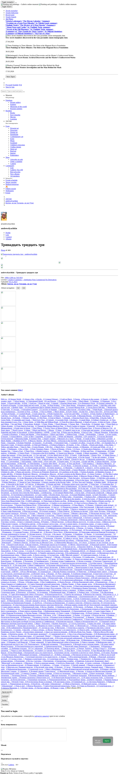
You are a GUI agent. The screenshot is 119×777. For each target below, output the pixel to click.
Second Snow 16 (8, 418)
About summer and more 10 (38, 468)
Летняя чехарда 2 (36, 534)
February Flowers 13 (31, 418)
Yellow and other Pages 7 (11, 447)
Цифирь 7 (112, 615)
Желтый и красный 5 (105, 507)
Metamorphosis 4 (8, 428)
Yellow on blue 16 (19, 480)
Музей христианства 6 (101, 578)
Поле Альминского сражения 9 (88, 599)
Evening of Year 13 (26, 412)
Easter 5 (4, 449)
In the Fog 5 (85, 412)
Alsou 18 (53, 478)
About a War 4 (31, 399)
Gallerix (11, 765)
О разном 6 (88, 615)
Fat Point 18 (15, 416)
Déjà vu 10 (5, 399)
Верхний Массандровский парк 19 (42, 638)
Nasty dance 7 (7, 430)
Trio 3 (79, 445)
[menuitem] (20, 85)
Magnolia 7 (70, 468)
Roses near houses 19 (42, 491)
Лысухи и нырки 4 (45, 551)
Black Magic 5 (85, 401)
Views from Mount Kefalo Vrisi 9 (14, 501)
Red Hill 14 (25, 464)
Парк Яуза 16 (38, 520)
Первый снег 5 (109, 663)
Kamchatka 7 (79, 497)
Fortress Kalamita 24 (89, 472)
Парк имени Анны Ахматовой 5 (47, 563)
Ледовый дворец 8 (103, 590)
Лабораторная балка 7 (55, 646)
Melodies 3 (14, 453)
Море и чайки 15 (16, 588)
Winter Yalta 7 (61, 416)
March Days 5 (61, 447)
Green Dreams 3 (40, 447)
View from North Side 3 (35, 466)
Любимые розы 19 (80, 613)
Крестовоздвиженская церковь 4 (88, 586)
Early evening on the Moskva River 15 (75, 474)
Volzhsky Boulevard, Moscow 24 (28, 474)
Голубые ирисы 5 (97, 563)
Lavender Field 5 (64, 420)
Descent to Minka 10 (9, 491)
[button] (12, 11)
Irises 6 (61, 430)
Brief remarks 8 (15, 459)
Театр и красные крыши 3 (46, 663)
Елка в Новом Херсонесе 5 (12, 597)
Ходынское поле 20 (99, 540)
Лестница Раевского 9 (98, 682)
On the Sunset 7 (86, 457)
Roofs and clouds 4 (98, 445)
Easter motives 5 (32, 488)
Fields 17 (30, 491)
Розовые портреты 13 (62, 530)
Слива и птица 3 (96, 522)
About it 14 (91, 468)
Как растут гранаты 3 (63, 513)
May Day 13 (27, 499)
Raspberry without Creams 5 (89, 405)
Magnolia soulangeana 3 (98, 459)
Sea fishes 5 (111, 445)
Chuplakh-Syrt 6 (110, 443)
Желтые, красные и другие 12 (77, 526)
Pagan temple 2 (67, 470)
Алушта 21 (57, 580)
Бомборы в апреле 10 (66, 607)
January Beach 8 (48, 416)
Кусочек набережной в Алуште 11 (15, 534)
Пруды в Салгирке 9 (48, 509)
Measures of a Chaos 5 (67, 439)
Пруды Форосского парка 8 (37, 578)
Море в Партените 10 (74, 684)
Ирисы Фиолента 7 (36, 686)
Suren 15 (22, 491)
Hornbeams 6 (38, 499)
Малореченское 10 (73, 532)
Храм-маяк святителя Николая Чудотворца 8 (99, 532)
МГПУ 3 (17, 572)
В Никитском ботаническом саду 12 (69, 678)
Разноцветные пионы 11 (101, 565)
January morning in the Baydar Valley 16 (58, 482)
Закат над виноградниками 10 (58, 632)
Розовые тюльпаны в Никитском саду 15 (37, 678)
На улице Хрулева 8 (99, 511)
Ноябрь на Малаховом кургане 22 (27, 549)
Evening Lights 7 (86, 410)
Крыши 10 (53, 574)
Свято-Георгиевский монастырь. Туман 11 (61, 686)
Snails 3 (83, 434)
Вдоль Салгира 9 (107, 597)
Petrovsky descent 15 (47, 488)
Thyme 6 (96, 466)
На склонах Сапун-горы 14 (50, 524)
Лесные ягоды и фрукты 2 (40, 540)
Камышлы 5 (8, 532)
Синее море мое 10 (105, 557)
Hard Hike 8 (96, 418)
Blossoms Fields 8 (23, 439)
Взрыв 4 (95, 657)
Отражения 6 (50, 538)
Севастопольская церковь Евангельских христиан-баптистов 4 (39, 605)
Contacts (21, 771)
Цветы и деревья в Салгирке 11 (84, 509)
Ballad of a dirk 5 (9, 472)
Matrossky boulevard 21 (10, 470)
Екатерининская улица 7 (11, 555)
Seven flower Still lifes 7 (97, 407)
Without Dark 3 (73, 434)
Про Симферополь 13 (50, 582)
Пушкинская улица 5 (10, 557)
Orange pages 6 (65, 461)
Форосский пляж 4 (57, 578)
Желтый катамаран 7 (52, 644)
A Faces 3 (78, 449)
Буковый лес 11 (39, 532)
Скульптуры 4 (55, 555)
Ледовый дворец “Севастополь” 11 (45, 671)
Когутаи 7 (105, 503)
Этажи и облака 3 (36, 538)
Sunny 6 (76, 455)
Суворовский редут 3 (59, 634)
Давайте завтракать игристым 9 (53, 553)
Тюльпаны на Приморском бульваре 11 (18, 603)
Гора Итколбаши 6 (17, 653)
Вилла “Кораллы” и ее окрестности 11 (63, 630)
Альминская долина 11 (65, 599)
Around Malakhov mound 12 (83, 495)
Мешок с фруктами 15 (81, 513)
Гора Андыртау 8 (85, 651)
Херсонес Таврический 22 (105, 561)
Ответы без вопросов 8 (75, 594)
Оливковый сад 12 (81, 682)
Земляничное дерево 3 (10, 678)
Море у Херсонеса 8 (44, 624)
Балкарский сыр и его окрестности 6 (40, 653)
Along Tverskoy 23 (97, 474)
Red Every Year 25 (40, 420)
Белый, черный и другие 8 (37, 601)
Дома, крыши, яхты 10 (86, 584)
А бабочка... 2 (47, 665)
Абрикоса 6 (25, 671)
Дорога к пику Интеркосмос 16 (24, 651)
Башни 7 (65, 657)
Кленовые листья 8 (64, 653)
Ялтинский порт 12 (90, 553)
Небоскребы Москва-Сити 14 (68, 543)
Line (7, 235)
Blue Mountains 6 (77, 491)
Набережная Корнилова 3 (18, 669)
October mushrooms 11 (10, 478)
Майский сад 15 (102, 528)
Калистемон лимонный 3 (35, 632)
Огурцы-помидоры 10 (57, 536)
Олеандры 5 (91, 576)
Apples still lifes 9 (8, 474)
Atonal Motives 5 (18, 437)
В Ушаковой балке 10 (72, 549)
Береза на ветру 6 (70, 648)
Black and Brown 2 (41, 430)
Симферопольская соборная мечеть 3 (62, 528)
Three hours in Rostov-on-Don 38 (56, 501)
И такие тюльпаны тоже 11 (95, 678)
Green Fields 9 (7, 420)
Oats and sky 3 (32, 507)
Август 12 (58, 507)
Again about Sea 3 (40, 414)
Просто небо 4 (85, 630)
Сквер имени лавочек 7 (12, 607)
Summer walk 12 (27, 470)
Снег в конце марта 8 (71, 524)
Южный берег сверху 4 (100, 572)
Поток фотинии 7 (20, 680)
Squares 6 (6, 437)
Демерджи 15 (84, 572)
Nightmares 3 (14, 449)
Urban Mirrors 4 (52, 441)
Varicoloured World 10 (37, 401)
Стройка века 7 (90, 557)
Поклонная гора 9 (28, 570)
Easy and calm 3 (52, 461)
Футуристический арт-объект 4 (64, 540)
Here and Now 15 (90, 451)
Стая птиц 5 (20, 599)
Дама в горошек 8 (89, 642)
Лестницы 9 (78, 557)
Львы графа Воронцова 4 (13, 511)
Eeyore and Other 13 (74, 414)
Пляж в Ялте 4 (30, 588)
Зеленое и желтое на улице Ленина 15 (88, 653)
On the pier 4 (85, 488)
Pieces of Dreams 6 (59, 449)
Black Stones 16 (61, 412)
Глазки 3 (58, 665)
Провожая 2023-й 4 (79, 551)
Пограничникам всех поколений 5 (31, 646)
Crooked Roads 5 (26, 414)
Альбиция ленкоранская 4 (83, 574)
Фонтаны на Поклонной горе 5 (62, 570)
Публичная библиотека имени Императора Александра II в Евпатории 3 (52, 609)
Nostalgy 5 (63, 401)
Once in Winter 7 (48, 412)
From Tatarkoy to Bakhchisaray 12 (104, 414)
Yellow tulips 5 (68, 497)
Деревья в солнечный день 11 (37, 659)
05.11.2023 (13, 282)
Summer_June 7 (100, 424)
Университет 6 (87, 659)
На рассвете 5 (21, 518)
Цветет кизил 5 (43, 559)
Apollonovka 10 (15, 499)
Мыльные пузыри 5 (81, 673)
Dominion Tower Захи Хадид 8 (51, 547)
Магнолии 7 (62, 628)
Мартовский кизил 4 (68, 671)
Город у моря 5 (65, 613)
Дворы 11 (90, 534)
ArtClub (12, 122)
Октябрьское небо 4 (44, 590)
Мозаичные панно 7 (78, 501)
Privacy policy (28, 773)
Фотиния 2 (68, 557)
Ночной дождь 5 (40, 574)
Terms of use (18, 773)
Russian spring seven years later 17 (77, 484)
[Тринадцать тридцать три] (19, 254)
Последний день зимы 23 (46, 667)
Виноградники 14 (28, 590)
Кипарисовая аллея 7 (77, 576)
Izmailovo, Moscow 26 (50, 474)
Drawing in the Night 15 (89, 441)
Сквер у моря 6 (105, 538)
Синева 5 (19, 630)
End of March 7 (56, 418)
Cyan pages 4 (77, 461)
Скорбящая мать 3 (43, 561)
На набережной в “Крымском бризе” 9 (24, 628)
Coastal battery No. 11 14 (45, 486)
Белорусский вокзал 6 (17, 545)
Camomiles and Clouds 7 (23, 420)
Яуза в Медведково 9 (30, 572)
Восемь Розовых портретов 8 (66, 572)
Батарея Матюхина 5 (90, 549)
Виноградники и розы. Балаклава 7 (90, 567)
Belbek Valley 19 (20, 407)
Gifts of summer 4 (41, 470)
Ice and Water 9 (18, 424)
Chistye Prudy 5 (25, 453)
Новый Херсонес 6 (9, 563)
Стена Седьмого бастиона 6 (93, 515)
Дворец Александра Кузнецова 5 (67, 636)
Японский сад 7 (84, 626)
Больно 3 (61, 667)
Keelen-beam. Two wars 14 (61, 495)
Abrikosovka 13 (48, 493)
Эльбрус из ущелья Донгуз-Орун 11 (52, 651)
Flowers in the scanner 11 (93, 399)
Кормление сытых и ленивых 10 (66, 590)
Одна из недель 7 (30, 530)
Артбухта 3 (40, 603)
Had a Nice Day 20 (98, 412)
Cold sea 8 (31, 484)
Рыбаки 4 (91, 607)
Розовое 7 (46, 522)
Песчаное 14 (81, 607)
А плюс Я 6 (31, 551)
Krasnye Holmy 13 (91, 478)
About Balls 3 (41, 457)
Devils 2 (40, 399)
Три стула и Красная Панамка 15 (82, 634)
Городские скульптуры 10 (105, 574)
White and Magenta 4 (67, 437)
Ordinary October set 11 (102, 420)
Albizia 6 (68, 451)
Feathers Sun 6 (7, 457)
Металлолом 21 (42, 570)
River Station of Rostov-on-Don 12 (100, 501)
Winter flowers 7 (111, 455)
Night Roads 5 (99, 410)
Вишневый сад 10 (49, 655)
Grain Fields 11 (110, 449)
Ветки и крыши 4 (47, 673)
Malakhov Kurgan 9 (105, 472)
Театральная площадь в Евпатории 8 (97, 609)
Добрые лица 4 (85, 592)
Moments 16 (87, 447)
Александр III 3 (38, 586)
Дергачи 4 (82, 671)
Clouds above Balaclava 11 (93, 449)
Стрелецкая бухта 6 (39, 536)
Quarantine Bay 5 (109, 484)
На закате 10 (59, 534)
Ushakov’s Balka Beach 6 (54, 499)
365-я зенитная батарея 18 (80, 657)
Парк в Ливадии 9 (53, 586)
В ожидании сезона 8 (64, 682)
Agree (107, 741)
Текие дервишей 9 (39, 642)
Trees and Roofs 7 (75, 464)
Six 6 (40, 459)
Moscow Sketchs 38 (38, 441)
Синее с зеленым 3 (94, 663)
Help (3, 771)
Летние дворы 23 (29, 688)
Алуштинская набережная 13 (74, 580)
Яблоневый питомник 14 (30, 655)
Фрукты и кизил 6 (46, 513)
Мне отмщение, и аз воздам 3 (44, 515)
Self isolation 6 (28, 461)
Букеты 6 (25, 513)
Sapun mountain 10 (54, 497)
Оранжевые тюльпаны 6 (38, 680)
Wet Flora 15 (45, 418)
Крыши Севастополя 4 (69, 410)
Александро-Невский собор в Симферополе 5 (61, 597)
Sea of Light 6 (73, 416)
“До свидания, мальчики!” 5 (38, 634)
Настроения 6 (50, 661)
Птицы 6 (23, 582)
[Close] (24, 91)
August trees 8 (55, 470)
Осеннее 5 (96, 592)
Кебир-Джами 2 (69, 584)
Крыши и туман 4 (97, 601)
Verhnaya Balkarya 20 (60, 445)
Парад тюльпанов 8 (98, 673)
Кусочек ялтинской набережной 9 (71, 638)
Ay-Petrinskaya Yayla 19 (89, 403)
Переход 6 (34, 547)
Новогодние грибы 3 (62, 551)
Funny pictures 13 (74, 447)
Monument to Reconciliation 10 (68, 488)
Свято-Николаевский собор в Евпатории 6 (64, 642)
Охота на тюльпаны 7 (64, 673)
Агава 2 (104, 555)
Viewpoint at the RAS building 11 (45, 453)
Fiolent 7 (19, 418)
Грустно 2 (48, 534)
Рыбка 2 (79, 615)
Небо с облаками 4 (65, 655)
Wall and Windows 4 (42, 445)
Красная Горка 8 (14, 567)
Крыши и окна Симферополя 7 (52, 526)
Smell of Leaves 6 (92, 422)
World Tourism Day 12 (57, 414)
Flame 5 (4, 443)
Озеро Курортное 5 (11, 655)
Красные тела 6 (21, 509)
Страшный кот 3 (46, 572)
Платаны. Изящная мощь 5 (40, 675)
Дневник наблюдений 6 (70, 520)
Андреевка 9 (45, 592)
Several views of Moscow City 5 (38, 476)
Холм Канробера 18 (11, 590)
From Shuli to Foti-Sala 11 (27, 426)
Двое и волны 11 (68, 586)
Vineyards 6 (7, 410)
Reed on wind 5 (45, 403)
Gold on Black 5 (68, 399)
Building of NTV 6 (22, 441)
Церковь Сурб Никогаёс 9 (20, 642)
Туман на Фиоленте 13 (89, 686)
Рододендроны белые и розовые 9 (40, 682)
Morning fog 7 (63, 478)
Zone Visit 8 (57, 432)
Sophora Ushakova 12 (94, 491)
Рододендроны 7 (8, 505)
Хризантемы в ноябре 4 (66, 661)
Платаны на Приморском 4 (56, 603)
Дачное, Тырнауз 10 (86, 648)
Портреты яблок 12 (54, 648)
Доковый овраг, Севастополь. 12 (40, 518)
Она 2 (113, 582)
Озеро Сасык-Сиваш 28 (12, 640)
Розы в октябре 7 (64, 509)
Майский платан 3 (92, 684)
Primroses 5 (107, 401)
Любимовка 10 (96, 646)
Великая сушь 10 (76, 640)
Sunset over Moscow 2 (68, 453)
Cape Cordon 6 (43, 495)
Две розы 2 (101, 607)
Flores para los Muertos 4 (73, 432)
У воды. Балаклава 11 (31, 567)
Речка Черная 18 (8, 599)
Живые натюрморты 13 (64, 505)
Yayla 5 (70, 449)
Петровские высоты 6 (66, 621)
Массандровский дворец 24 (93, 636)
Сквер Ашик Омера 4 (104, 611)
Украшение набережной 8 (103, 630)
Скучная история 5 (52, 520)
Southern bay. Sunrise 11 (57, 457)
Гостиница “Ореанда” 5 (45, 557)
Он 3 (56, 615)
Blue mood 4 (39, 461)
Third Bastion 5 (36, 464)
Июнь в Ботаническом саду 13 (88, 621)
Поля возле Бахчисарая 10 (12, 617)
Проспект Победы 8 (87, 547)
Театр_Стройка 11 (67, 559)
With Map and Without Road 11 (49, 422)
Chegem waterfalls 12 (25, 445)
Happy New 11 (98, 455)
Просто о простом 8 (93, 603)
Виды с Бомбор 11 (49, 607)
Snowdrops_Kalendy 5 (34, 424)
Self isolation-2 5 (90, 464)
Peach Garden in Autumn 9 (77, 426)
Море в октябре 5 (87, 590)
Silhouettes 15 (42, 484)
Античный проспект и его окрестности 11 (43, 657)
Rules (11, 773)
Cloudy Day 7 (58, 451)
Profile (8, 233)
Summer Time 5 (37, 439)
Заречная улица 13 (27, 557)
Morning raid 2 (109, 476)
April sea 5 (34, 403)
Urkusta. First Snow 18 (104, 416)
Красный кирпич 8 (100, 545)
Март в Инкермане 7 (55, 669)
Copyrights (38, 773)
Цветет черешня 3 (97, 680)
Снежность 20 (12, 553)
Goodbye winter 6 (106, 426)
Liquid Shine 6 (86, 420)
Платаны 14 (33, 592)
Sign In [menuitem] (8, 87)
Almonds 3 (68, 418)
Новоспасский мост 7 (20, 547)
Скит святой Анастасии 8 (107, 559)
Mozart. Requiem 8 (103, 432)
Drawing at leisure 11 (83, 466)
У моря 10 (54, 559)
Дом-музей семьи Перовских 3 (77, 646)
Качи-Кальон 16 (8, 561)
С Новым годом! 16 (96, 551)
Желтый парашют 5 (94, 580)
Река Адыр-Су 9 (102, 648)
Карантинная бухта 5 (56, 594)
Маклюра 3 (30, 663)
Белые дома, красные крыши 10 (92, 536)
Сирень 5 (91, 528)
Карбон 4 (60, 538)
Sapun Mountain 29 (81, 470)
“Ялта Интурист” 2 (93, 638)
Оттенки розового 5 (50, 511)
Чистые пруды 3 (71, 547)
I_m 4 (110, 447)
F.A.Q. (7, 771)
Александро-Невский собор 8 (26, 526)
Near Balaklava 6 (44, 434)
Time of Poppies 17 (11, 414)
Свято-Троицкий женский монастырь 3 (46, 584)
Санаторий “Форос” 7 (44, 636)
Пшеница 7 (28, 617)
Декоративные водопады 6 (21, 684)
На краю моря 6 (22, 565)
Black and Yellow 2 (59, 434)
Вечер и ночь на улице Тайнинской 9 (69, 518)
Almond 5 (56, 403)
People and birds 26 (56, 484)
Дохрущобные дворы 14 (79, 680)
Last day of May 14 (96, 443)
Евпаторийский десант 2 (84, 611)
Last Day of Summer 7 (51, 410)
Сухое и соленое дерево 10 (33, 640)
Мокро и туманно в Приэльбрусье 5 (36, 503)
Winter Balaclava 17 (11, 482)
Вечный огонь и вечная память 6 (88, 644)
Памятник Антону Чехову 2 (12, 632)
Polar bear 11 (96, 484)
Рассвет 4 (15, 570)
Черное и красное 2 (96, 665)
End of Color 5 (89, 432)
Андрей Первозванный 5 (20, 536)
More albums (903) (74, 688)
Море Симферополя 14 (38, 565)
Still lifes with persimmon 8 (66, 480)
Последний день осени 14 (52, 549)
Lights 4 (24, 416)
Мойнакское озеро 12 (106, 642)
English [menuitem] (15, 85)
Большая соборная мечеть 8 (59, 565)
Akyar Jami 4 (81, 493)
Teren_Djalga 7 (49, 424)
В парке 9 (21, 578)
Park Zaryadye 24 (76, 478)
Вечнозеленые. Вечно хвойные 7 (103, 675)
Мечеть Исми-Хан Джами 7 (82, 632)
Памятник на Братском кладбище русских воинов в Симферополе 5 (57, 619)
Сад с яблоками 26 (38, 648)
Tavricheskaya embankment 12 (25, 495)
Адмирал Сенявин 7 (31, 673)
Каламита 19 (33, 509)
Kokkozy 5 (75, 420)
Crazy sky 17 (6, 480)
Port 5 (27, 403)
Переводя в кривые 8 (72, 507)
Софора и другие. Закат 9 (75, 538)
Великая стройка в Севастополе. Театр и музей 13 (69, 601)
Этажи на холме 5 (21, 538)
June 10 (46, 405)
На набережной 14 (74, 553)
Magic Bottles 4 (7, 441)
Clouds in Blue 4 (91, 439)
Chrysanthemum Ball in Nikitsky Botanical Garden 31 (47, 407)
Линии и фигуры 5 (105, 520)
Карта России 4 (66, 582)
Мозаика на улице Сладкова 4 (50, 626)
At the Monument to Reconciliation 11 (34, 478)
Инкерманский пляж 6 (32, 607)
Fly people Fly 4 (92, 437)
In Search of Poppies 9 (10, 405)
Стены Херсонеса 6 (25, 563)
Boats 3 (37, 412)
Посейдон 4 (37, 684)
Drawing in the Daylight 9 (69, 441)
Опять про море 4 (96, 624)
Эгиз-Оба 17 (6, 559)
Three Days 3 (31, 451)
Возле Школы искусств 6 (78, 522)
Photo (3, 250)
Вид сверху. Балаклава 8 (50, 567)
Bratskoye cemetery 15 (54, 466)
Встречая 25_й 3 (111, 594)
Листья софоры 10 (45, 688)
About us (14, 771)
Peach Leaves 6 (19, 430)
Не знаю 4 (81, 663)
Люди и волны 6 (42, 555)
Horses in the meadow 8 (74, 499)
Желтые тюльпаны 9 (60, 675)
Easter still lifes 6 (90, 461)
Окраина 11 (70, 534)
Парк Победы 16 (66, 511)
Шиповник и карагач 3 (93, 640)
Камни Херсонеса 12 (62, 624)
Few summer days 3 (104, 468)
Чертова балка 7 (84, 540)
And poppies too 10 (110, 430)
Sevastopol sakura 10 (16, 488)
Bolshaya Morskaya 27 (106, 464)
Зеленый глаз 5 (7, 509)
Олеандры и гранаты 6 (77, 628)
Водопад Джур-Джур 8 (55, 532)
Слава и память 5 (104, 524)
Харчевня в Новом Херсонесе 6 (86, 588)
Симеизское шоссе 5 (105, 576)
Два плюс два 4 (18, 528)
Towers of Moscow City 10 (105, 428)
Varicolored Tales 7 (63, 443)
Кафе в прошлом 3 (9, 578)
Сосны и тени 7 (18, 659)
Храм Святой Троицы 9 (29, 580)
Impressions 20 (104, 451)
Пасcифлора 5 (73, 536)
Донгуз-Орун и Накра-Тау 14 (88, 503)
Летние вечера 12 (45, 507)
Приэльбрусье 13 (46, 505)
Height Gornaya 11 (44, 451)
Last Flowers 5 (52, 401)
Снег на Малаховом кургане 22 (14, 665)
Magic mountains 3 (92, 453)
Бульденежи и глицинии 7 (12, 530)
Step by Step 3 (27, 447)
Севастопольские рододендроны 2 (75, 563)
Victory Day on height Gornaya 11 (104, 488)
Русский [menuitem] (9, 85)
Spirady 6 (52, 420)
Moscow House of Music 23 (92, 476)
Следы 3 (69, 667)
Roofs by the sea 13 (80, 459)
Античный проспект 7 (104, 534)
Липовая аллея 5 (101, 659)
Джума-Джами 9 (33, 613)
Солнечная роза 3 (106, 686)
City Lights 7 (73, 401)
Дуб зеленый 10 (79, 530)
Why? (20, 390)
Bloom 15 (53, 430)
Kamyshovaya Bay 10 (10, 486)
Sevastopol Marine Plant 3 (65, 493)
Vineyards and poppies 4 (92, 430)
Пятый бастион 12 (59, 522)
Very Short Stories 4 (70, 405)
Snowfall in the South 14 (17, 484)
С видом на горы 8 (48, 628)
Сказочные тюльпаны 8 (79, 675)
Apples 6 (73, 445)
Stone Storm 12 (30, 422)
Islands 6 (81, 453)
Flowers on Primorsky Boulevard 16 (47, 472)
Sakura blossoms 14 (105, 461)
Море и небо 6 (28, 555)
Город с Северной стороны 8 (30, 522)
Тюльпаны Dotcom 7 (20, 675)
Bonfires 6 (80, 437)
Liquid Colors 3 (52, 437)
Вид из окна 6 (32, 599)
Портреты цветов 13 (30, 524)
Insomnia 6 (13, 443)
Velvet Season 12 (21, 401)
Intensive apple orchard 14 (106, 505)
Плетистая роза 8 (100, 615)
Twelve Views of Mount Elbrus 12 (58, 428)
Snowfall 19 (93, 426)
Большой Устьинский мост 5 (87, 570)
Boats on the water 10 (107, 499)
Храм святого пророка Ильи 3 (32, 611)
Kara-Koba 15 (88, 424)
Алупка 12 (6, 636)
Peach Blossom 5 (63, 424)
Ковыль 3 (92, 617)
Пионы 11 (82, 528)
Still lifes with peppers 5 (108, 478)
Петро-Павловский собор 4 (84, 582)
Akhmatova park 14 (27, 486)
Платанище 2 (21, 661)
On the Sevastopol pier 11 (37, 480)
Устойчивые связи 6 (47, 599)
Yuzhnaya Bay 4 (92, 497)
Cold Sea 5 (5, 416)
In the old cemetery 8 (101, 457)
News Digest (11, 77)
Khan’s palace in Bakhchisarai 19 (68, 486)
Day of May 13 (26, 449)
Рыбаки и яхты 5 (15, 609)
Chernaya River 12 (88, 486)
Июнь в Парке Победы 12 (12, 576)
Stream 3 (103, 434)
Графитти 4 (73, 592)
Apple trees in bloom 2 (24, 428)
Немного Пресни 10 (22, 543)
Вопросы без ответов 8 (94, 594)
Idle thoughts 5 (86, 455)
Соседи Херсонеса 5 (79, 624)
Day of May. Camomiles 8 (35, 437)
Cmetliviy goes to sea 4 (73, 430)
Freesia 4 (79, 399)
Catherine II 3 (80, 468)
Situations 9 (18, 457)
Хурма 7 (34, 513)
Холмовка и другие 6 (42, 617)
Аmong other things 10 (52, 464)
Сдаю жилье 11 (39, 576)
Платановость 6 (68, 644)
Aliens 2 (29, 430)
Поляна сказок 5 (34, 582)
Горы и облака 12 (40, 630)
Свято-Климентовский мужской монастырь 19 (83, 669)
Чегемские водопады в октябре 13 (87, 655)
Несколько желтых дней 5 (102, 513)
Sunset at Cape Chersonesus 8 (31, 482)
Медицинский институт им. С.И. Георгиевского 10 (22, 644)
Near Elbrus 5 (39, 428)
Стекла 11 (85, 543)
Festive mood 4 (73, 457)
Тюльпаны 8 (30, 561)
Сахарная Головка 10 (23, 532)
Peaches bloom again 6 (70, 403)
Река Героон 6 (45, 580)
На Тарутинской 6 (89, 507)
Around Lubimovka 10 (107, 403)
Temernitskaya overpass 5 (11, 503)
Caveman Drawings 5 (107, 441)
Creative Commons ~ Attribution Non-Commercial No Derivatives (32, 280)
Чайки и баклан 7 (68, 567)
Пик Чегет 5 (72, 651)
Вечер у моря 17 (70, 626)
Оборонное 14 (22, 540)
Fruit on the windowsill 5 (97, 493)
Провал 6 (92, 505)
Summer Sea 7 (7, 451)
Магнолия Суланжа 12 (11, 524)
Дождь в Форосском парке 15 (23, 636)
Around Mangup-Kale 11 (78, 407)
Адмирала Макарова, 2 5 (11, 688)
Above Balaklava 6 (37, 432)
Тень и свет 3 (22, 686)
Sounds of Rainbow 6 (12, 434)
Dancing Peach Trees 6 (82, 418)
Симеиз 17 (28, 576)
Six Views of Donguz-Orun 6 (83, 428)
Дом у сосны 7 (20, 551)
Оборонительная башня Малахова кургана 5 (26, 615)
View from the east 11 (27, 455)
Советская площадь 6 (92, 555)
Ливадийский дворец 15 (21, 586)
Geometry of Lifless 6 (79, 443)
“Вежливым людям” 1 (33, 597)
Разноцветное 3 (103, 582)
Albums (8, 239)
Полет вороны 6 (95, 613)
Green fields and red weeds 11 (31, 405)
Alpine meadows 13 (57, 468)
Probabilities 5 (93, 434)
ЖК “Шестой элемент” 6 (72, 555)
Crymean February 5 (52, 399)
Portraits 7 (5, 466)
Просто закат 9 (92, 538)
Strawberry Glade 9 (9, 445)
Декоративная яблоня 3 (59, 680)
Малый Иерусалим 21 (49, 613)
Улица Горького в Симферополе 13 (15, 584)
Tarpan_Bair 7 (76, 424)
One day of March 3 (64, 459)
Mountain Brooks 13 (87, 416)
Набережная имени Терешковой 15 (59, 611)
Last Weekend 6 (34, 416)
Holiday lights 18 (103, 482)
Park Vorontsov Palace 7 (42, 449)
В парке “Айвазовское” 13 (54, 684)
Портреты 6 (23, 592)
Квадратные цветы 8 (99, 526)
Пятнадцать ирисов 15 (81, 565)
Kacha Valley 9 (108, 418)
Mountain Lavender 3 (106, 439)
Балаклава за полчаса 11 (28, 626)
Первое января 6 (34, 665)
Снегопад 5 (67, 665)
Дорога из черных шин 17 (86, 559)
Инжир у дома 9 (60, 688)
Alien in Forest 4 (106, 422)
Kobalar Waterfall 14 (26, 443)
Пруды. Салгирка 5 (35, 661)
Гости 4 (103, 570)
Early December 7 (102, 495)
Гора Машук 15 (81, 505)
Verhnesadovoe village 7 (60, 491)
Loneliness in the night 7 (71, 472)
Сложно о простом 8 (76, 603)
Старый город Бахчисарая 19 (24, 559)
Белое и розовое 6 (86, 561)
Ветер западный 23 (88, 520)
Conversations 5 (15, 461)
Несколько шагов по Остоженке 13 (55, 545)
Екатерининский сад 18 (90, 597)
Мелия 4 (59, 557)
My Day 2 (51, 447)
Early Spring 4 (74, 412)
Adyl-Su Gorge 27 (91, 499)
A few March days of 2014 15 (60, 455)
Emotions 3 (105, 453)
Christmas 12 (96, 401)
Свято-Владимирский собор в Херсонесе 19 (29, 594)
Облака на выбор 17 (100, 626)
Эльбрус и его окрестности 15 (63, 503)
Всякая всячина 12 (67, 615)
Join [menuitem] (12, 87)
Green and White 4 (100, 447)
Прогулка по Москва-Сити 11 (43, 543)
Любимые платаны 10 (21, 648)
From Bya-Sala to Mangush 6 (73, 422)
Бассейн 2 (28, 630)
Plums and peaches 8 (25, 472)
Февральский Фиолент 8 (29, 553)
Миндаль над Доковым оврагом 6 (21, 667)
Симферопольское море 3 (36, 528)
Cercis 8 (64, 464)
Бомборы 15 (80, 534)
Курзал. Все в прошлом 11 (57, 576)
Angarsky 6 (39, 443)
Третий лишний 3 (80, 665)
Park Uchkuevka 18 (18, 466)
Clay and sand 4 (42, 455)
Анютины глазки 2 (88, 524)
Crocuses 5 (17, 410)
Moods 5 (86, 445)
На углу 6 (68, 588)
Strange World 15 (17, 399)
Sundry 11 (107, 399)
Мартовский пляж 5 (17, 601)
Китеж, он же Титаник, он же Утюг (22, 284)
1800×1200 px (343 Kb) (14, 278)
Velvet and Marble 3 (29, 434)
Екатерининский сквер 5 (11, 673)
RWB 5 (48, 432)
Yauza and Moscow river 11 (14, 476)
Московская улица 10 (108, 553)
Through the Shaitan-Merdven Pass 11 (52, 426)
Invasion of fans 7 (100, 480)
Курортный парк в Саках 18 (57, 640)
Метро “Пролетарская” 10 (81, 545)
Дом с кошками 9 (65, 574)
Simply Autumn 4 (51, 439)
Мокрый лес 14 (7, 526)
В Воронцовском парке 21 (107, 634)
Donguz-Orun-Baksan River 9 (27, 505)
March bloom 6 (49, 459)
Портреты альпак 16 (18, 634)
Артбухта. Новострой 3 (67, 663)
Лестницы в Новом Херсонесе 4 (78, 578)
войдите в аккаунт (42, 716)
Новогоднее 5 (8, 518)
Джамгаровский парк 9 (22, 520)
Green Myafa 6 (29, 457)
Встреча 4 (49, 615)
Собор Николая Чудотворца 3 (13, 613)
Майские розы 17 (45, 530)
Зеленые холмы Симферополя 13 (65, 561)
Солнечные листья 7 (58, 659)
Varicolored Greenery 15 (32, 410)
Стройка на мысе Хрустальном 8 (50, 588)
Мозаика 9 (20, 561)
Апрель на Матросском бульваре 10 (101, 671)
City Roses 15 (69, 466)
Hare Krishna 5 (56, 405)
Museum (10, 96)
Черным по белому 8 (82, 511)
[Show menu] (16, 2)
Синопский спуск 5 (37, 669)
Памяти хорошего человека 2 (69, 515)
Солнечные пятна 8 (9, 592)
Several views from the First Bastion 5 (27, 493)
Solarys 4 (87, 414)
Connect (9, 237)
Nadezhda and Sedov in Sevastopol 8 (15, 432)
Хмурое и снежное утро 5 (96, 518)
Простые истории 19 (32, 511)
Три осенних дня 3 (24, 515)
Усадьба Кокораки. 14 (95, 530)
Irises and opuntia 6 (104, 486)
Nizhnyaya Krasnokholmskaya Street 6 (66, 476)
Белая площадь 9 (34, 545)
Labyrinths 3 (49, 443)
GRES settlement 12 (35, 501)
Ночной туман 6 (19, 682)
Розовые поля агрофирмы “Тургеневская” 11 (69, 617)
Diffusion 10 (77, 451)
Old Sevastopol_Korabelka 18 (34, 497)
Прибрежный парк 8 (59, 592)
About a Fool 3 (19, 451)
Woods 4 (80, 439)
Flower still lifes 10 (16, 403)
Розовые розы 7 (74, 659)
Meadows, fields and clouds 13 (15, 468)
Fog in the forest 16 (85, 480)
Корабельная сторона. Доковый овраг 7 (89, 667)
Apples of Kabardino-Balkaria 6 (13, 507)
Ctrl (18, 288)
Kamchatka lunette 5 (30, 459)
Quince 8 (51, 480)
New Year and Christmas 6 (85, 482)
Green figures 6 (16, 497)
